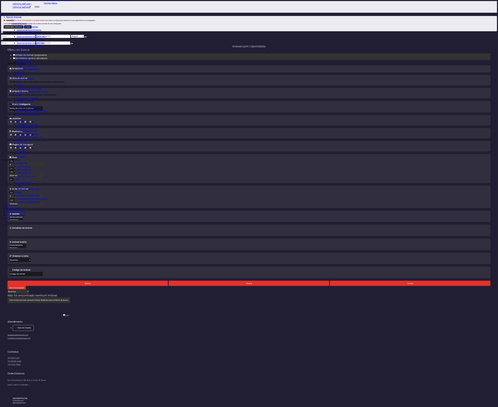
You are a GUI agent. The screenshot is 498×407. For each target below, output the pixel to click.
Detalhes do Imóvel (22, 228)
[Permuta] (17, 248)
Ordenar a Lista (20, 256)
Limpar (249, 283)
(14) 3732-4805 (14, 364)
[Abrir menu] (2, 11)
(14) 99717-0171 (13, 358)
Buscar (88, 283)
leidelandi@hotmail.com (18, 335)
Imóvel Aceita (19, 242)
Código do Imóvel (21, 270)
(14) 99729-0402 (14, 361)
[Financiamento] (17, 245)
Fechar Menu (50, 3)
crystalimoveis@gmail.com (19, 338)
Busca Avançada (16, 288)
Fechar (410, 283)
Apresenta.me (20, 398)
